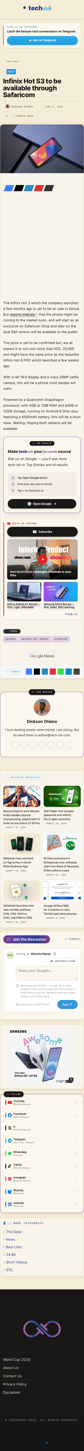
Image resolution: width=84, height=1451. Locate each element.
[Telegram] (69, 672)
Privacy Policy (15, 1384)
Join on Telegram (44, 40)
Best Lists (14, 1247)
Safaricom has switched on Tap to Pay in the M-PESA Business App (18, 862)
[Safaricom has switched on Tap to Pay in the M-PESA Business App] (21, 843)
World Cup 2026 (16, 1359)
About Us (11, 1368)
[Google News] (42, 656)
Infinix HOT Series (35, 639)
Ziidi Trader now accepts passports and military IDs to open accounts (59, 815)
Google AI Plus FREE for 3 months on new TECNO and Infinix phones (60, 909)
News (16, 61)
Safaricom (60, 639)
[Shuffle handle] (54, 953)
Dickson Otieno (22, 107)
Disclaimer (11, 1392)
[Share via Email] (48, 188)
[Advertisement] (42, 251)
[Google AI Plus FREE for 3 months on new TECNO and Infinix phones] (62, 891)
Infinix (11, 639)
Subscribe (45, 532)
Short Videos (16, 1262)
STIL (9, 1270)
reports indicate (22, 314)
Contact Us (12, 1376)
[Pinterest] (38, 188)
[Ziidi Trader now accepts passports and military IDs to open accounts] (62, 796)
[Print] (77, 672)
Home (8, 61)
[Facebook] (8, 188)
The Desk (13, 1232)
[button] (42, 560)
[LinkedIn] (28, 188)
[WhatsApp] (61, 672)
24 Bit (11, 1254)
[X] (18, 188)
